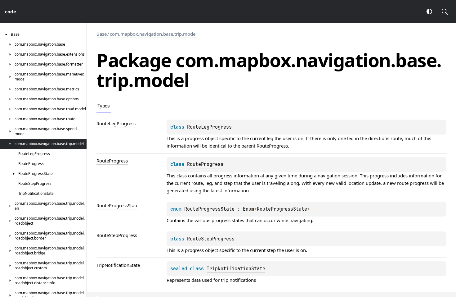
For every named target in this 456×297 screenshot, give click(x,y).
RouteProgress (272, 146)
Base (101, 34)
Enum (248, 209)
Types (103, 105)
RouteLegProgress (209, 127)
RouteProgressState (209, 209)
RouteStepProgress (211, 239)
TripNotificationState (236, 269)
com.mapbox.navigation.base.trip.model (153, 34)
